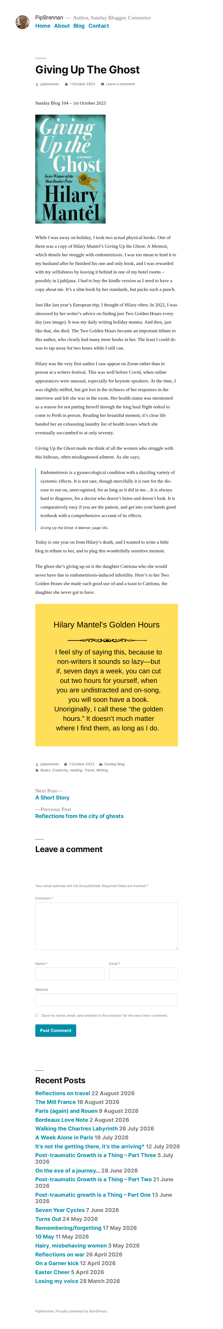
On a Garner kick (57, 1263)
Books (45, 770)
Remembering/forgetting (68, 1228)
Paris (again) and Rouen (66, 1111)
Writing (102, 770)
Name (41, 964)
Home (42, 25)
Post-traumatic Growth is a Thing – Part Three (95, 1155)
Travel (89, 770)
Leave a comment (120, 84)
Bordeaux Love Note (61, 1120)
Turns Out (48, 1219)
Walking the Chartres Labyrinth (76, 1128)
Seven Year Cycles (60, 1210)
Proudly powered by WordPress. (81, 1311)
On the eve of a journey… (67, 1170)
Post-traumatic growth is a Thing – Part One (93, 1195)
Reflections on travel (62, 1093)
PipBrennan (49, 17)
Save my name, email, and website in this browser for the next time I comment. (104, 1015)
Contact (98, 25)
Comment (44, 898)
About (62, 25)
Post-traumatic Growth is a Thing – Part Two (93, 1179)
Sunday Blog (114, 764)
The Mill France (55, 1102)
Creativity (60, 770)
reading (76, 770)
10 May (44, 1236)
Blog (79, 25)
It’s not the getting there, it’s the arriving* (90, 1146)
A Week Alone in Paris (64, 1137)
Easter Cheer (52, 1272)
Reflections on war (59, 1254)
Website (41, 990)
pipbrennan (50, 84)
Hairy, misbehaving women (71, 1245)
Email (114, 964)
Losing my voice (56, 1281)
